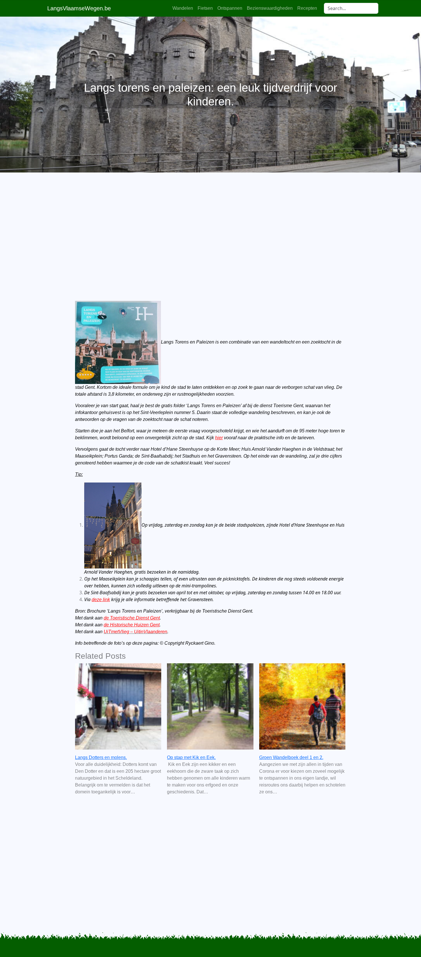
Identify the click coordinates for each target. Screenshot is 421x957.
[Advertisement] (210, 227)
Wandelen (182, 8)
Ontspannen (229, 8)
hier (219, 437)
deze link (101, 599)
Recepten (307, 8)
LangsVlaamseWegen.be (79, 8)
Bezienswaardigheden (270, 8)
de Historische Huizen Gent (132, 624)
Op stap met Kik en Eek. (191, 757)
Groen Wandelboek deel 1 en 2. (291, 757)
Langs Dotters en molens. (101, 757)
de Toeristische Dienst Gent (132, 617)
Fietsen (205, 8)
